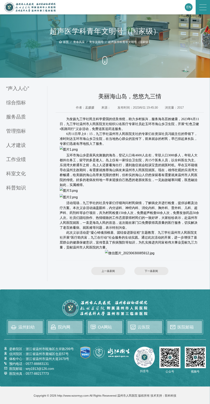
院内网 (64, 327)
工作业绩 (16, 159)
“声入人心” (17, 88)
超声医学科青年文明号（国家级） (129, 42)
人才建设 (16, 145)
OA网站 (105, 327)
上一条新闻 (108, 271)
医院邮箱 (185, 327)
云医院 (144, 327)
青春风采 (79, 42)
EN (188, 7)
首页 (66, 42)
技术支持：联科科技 (163, 395)
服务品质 (16, 117)
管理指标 (16, 131)
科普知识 (16, 187)
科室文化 (16, 173)
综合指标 (16, 102)
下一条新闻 (151, 271)
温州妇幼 (26, 327)
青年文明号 (96, 42)
